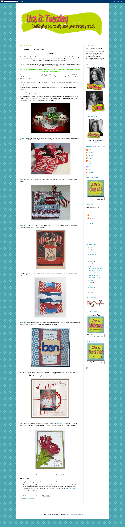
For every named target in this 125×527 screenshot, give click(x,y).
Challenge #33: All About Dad (96, 273)
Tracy (89, 169)
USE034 (33, 498)
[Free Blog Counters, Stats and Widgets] (87, 368)
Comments (91, 218)
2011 (89, 292)
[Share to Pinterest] (50, 496)
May (91, 280)
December (92, 252)
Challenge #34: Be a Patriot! (95, 268)
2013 (89, 247)
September (92, 259)
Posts (90, 215)
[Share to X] (47, 496)
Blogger (81, 514)
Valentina (90, 172)
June (91, 266)
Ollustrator (70, 514)
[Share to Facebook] (48, 496)
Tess (21, 372)
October (92, 256)
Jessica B (90, 155)
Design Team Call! (93, 275)
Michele (90, 158)
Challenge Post (27, 498)
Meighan (59, 423)
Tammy (90, 167)
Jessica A (90, 152)
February (92, 287)
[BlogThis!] (45, 496)
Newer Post (23, 503)
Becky (90, 150)
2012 (89, 250)
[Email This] (43, 496)
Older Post (77, 503)
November (92, 254)
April (91, 282)
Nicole (90, 161)
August (91, 261)
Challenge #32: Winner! (94, 277)
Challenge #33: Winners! (95, 270)
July (91, 264)
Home (50, 503)
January (91, 289)
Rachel (90, 164)
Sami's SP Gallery (70, 488)
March (91, 285)
